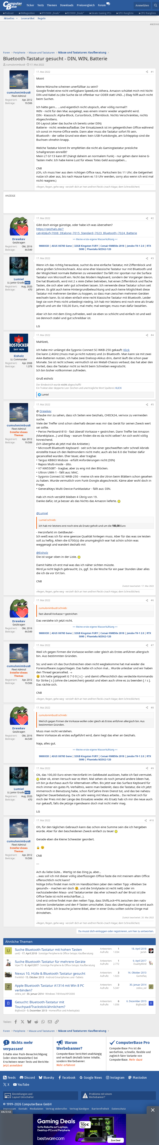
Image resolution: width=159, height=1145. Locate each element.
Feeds (12, 1077)
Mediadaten (36, 1108)
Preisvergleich (86, 5)
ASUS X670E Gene (62, 246)
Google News (93, 1077)
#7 (152, 645)
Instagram (117, 1077)
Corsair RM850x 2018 (112, 246)
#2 (152, 218)
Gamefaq (141, 976)
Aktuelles (9, 18)
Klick (126, 350)
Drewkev (45, 411)
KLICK (118, 388)
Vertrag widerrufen (56, 1108)
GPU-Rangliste (126, 13)
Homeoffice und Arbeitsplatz (64, 1010)
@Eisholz (42, 553)
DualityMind (139, 964)
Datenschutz (118, 1108)
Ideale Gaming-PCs (101, 13)
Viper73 (19, 965)
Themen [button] (52, 5)
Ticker (30, 5)
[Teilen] (146, 72)
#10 (151, 820)
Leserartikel (28, 18)
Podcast (9, 13)
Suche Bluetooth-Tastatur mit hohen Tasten (48, 949)
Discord (29, 1077)
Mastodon (140, 1077)
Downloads (66, 5)
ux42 (17, 953)
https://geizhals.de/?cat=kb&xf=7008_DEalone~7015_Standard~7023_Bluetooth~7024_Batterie (86, 231)
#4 (152, 335)
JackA (143, 952)
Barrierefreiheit (100, 1108)
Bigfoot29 (20, 1010)
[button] (16, 18)
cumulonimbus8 (15, 64)
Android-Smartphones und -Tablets (64, 977)
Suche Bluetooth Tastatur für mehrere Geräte (50, 961)
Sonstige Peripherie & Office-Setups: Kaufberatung (66, 953)
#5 (152, 404)
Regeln (42, 18)
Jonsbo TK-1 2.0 (135, 246)
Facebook (68, 1077)
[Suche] (155, 5)
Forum (102, 5)
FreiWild (19, 977)
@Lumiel (42, 513)
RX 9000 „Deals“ (75, 13)
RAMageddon (28, 13)
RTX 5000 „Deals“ (51, 13)
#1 (152, 71)
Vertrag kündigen (79, 1108)
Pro (27, 282)
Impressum (9, 1108)
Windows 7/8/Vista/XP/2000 (60, 993)
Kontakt (22, 1108)
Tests (40, 5)
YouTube (23, 1084)
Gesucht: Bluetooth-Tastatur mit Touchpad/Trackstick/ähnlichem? (40, 1004)
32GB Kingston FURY (86, 246)
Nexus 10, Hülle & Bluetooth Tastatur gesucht (50, 973)
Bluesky (48, 1077)
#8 (152, 707)
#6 (152, 600)
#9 (152, 768)
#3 (152, 258)
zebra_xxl (20, 993)
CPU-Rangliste (148, 13)
